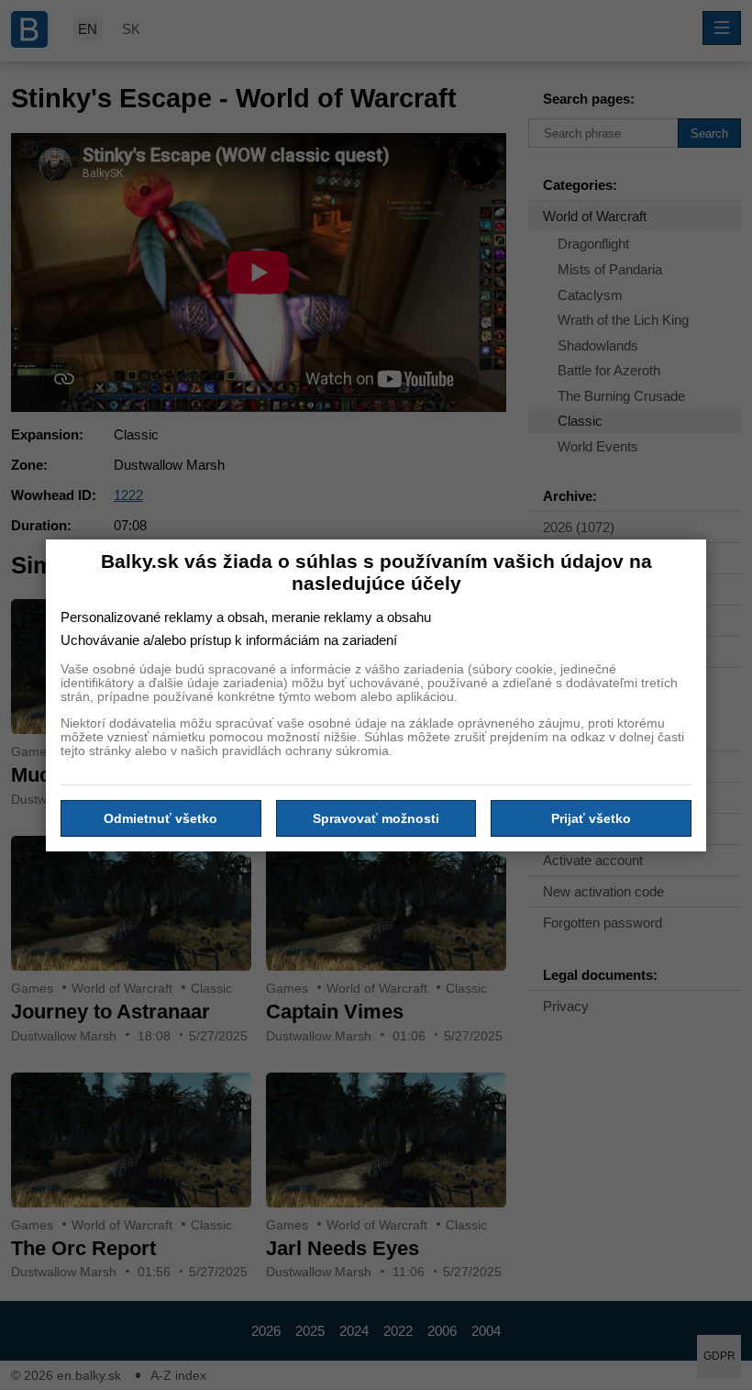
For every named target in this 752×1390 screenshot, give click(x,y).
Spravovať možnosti (376, 818)
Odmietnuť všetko (160, 818)
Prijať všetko (591, 818)
